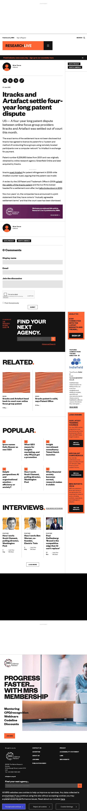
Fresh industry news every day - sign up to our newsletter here (28, 57)
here (63, 798)
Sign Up (76, 335)
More (54, 508)
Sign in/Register (21, 38)
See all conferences (76, 474)
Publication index (39, 763)
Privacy (63, 748)
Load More (33, 564)
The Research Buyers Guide (6, 324)
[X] (10, 82)
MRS (12, 38)
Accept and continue (13, 806)
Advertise (36, 752)
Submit (32, 307)
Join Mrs (35, 759)
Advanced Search (48, 344)
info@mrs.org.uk (10, 776)
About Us (35, 756)
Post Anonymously (12, 303)
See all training (76, 443)
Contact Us (36, 748)
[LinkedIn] (5, 82)
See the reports (76, 508)
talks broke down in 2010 (50, 188)
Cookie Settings (67, 806)
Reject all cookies (40, 806)
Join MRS (9, 736)
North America (24, 241)
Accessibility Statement (69, 752)
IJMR (61, 756)
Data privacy (9, 241)
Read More (55, 215)
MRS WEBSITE (64, 759)
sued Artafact (16, 172)
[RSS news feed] (16, 82)
